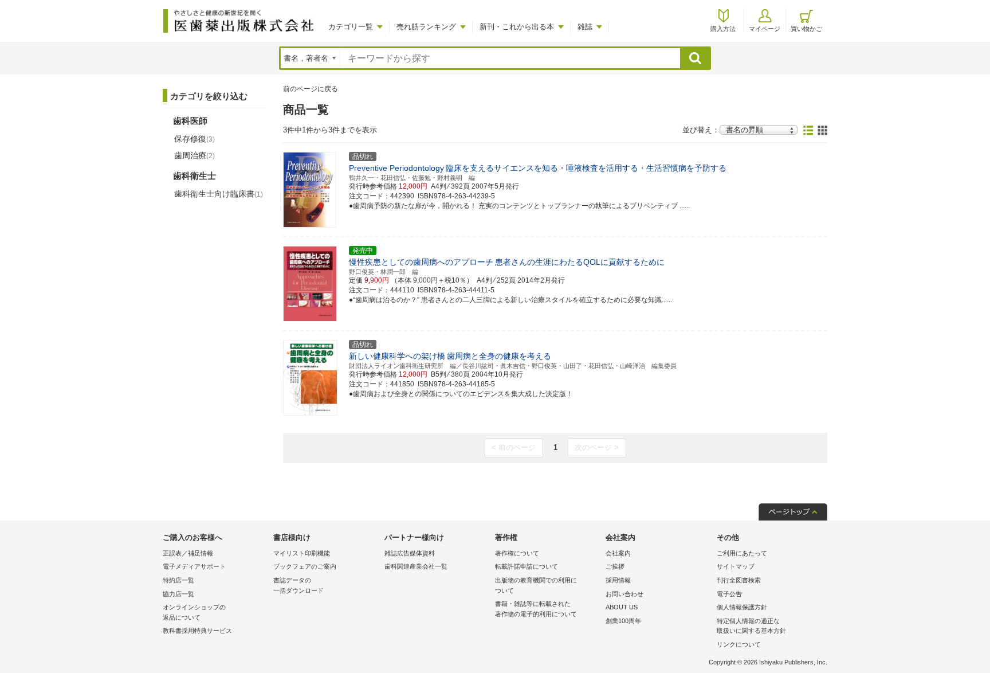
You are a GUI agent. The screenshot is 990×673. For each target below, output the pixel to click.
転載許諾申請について (526, 566)
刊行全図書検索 (739, 580)
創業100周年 (623, 620)
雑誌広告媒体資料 (409, 553)
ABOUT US (622, 607)
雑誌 (585, 26)
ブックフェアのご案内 (304, 566)
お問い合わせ (624, 593)
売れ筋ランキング (426, 26)
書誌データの (298, 585)
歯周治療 (194, 155)
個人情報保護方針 (742, 607)
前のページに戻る (310, 89)
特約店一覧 (178, 580)
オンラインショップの (194, 612)
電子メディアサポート (194, 566)
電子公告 (729, 593)
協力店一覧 (178, 593)
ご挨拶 (615, 566)
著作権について (517, 553)
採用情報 (618, 580)
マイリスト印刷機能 (301, 553)
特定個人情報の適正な (751, 626)
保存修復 (194, 138)
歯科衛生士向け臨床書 (218, 193)
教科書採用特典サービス (197, 630)
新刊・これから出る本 (517, 26)
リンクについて (739, 644)
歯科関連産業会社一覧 (415, 566)
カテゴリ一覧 (350, 26)
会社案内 (618, 553)
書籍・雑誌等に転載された (536, 608)
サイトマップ (736, 566)
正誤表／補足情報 (188, 553)
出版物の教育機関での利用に (536, 585)
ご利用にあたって (742, 553)
